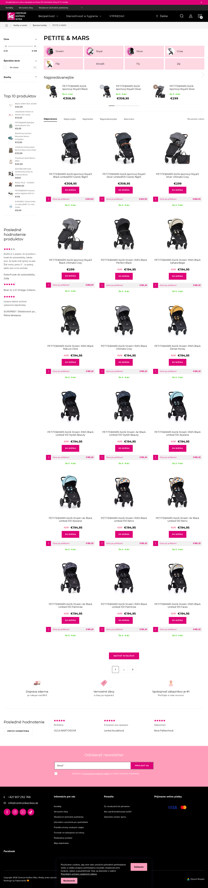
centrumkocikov (15, 812)
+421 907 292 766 (19, 797)
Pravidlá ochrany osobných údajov (69, 827)
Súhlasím (139, 867)
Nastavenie (69, 880)
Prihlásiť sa (142, 765)
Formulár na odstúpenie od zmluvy (69, 832)
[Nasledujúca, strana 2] (124, 669)
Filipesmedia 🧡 (22, 880)
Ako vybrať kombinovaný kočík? (117, 811)
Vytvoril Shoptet (197, 879)
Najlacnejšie (70, 119)
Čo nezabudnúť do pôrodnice (117, 806)
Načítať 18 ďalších (124, 655)
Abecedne (129, 119)
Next (202, 75)
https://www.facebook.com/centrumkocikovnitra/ (7, 812)
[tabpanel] (70, 92)
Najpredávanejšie (108, 119)
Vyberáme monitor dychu (115, 817)
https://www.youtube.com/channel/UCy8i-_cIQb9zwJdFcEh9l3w (23, 812)
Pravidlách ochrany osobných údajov (79, 874)
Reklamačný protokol (63, 837)
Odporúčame (50, 119)
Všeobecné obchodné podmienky (53, 7)
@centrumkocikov (30, 812)
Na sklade (22, 67)
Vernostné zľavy (26, 7)
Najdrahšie (88, 119)
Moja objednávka (61, 843)
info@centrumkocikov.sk (23, 803)
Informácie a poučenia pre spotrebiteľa (71, 822)
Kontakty (9, 7)
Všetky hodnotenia (18, 731)
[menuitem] (48, 16)
